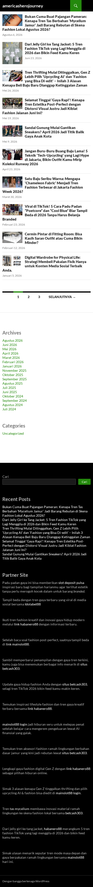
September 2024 (14, 400)
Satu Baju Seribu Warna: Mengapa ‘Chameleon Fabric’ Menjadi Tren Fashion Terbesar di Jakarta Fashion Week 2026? (42, 185)
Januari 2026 (12, 366)
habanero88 (53, 829)
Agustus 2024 (12, 405)
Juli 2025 (9, 388)
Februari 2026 (13, 362)
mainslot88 (75, 857)
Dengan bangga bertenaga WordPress (25, 881)
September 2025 (14, 379)
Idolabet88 (33, 604)
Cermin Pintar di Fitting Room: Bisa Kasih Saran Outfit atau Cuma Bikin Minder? (54, 238)
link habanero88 (26, 624)
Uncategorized (13, 433)
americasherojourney (22, 5)
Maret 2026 (11, 358)
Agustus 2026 (12, 340)
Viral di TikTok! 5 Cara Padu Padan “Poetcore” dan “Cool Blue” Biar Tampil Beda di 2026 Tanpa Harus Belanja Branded (44, 212)
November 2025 (14, 370)
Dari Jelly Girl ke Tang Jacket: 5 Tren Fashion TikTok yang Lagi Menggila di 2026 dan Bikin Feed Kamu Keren (55, 48)
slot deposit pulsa (71, 583)
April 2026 (10, 353)
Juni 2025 (9, 392)
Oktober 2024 (12, 396)
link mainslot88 (17, 644)
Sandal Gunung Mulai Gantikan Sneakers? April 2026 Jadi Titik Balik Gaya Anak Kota (54, 131)
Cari (5, 476)
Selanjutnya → (62, 297)
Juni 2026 (9, 345)
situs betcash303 (74, 684)
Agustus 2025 (12, 383)
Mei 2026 (9, 349)
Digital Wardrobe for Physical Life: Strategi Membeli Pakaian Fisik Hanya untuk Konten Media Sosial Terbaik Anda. (44, 263)
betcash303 (74, 813)
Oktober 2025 (12, 375)
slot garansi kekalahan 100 (21, 449)
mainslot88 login (14, 724)
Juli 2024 (9, 409)
